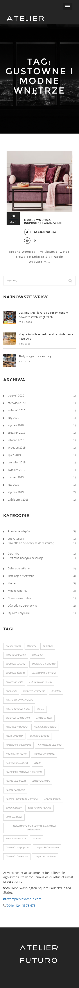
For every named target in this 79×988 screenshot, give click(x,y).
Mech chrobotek (14, 736)
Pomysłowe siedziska (17, 763)
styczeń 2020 (16, 425)
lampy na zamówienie (18, 718)
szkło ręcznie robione (39, 808)
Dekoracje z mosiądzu (43, 664)
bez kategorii (16, 539)
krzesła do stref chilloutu (19, 700)
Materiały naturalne (16, 727)
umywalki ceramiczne (47, 847)
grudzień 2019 (16, 433)
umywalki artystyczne (17, 847)
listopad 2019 (16, 440)
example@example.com (23, 899)
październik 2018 (18, 499)
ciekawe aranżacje (16, 655)
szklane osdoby (52, 799)
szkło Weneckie (14, 817)
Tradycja (36, 838)
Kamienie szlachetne (34, 691)
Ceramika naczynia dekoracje (25, 558)
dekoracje (37, 655)
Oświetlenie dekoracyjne (23, 605)
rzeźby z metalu (41, 781)
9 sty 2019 (25, 344)
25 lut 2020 (25, 322)
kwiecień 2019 (16, 470)
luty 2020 (13, 418)
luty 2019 (13, 485)
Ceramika (14, 553)
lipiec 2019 (14, 455)
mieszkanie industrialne (18, 745)
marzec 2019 (16, 477)
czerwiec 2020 (16, 403)
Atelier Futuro (26, 19)
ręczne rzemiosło (15, 790)
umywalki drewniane (17, 856)
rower (37, 763)
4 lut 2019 (25, 361)
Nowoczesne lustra (19, 598)
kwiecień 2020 (16, 410)
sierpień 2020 (16, 395)
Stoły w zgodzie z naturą (35, 356)
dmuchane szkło (14, 682)
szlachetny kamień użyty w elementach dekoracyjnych (34, 828)
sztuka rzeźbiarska (16, 838)
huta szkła (11, 691)
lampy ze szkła (44, 718)
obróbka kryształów (44, 754)
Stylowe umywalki (19, 613)
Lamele (40, 709)
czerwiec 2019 (16, 462)
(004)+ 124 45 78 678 (21, 905)
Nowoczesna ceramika (49, 745)
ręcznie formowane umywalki (22, 799)
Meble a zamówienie (45, 727)
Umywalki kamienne (45, 856)
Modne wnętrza (17, 591)
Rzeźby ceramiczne (16, 781)
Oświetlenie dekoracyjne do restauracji (31, 543)
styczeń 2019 (16, 492)
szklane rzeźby (14, 808)
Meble (12, 583)
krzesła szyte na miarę (18, 709)
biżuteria (31, 646)
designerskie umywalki (43, 673)
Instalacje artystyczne (21, 576)
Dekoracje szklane (19, 568)
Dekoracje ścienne (15, 673)
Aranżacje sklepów (19, 531)
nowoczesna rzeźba (16, 754)
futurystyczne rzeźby (40, 682)
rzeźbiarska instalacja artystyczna (24, 772)
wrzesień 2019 (16, 447)
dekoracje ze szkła (15, 664)
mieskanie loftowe (39, 736)
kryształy (56, 691)
